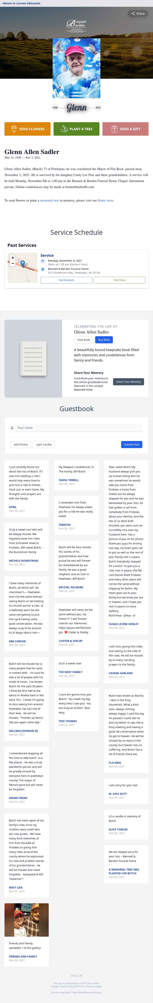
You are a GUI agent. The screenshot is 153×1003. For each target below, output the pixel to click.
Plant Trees (119, 280)
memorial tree (49, 200)
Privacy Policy (66, 986)
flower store (105, 200)
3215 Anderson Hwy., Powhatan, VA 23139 (74, 272)
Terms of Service (86, 986)
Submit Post (131, 444)
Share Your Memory (128, 381)
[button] (22, 264)
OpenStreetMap (80, 992)
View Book (83, 339)
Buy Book (104, 339)
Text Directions (66, 280)
